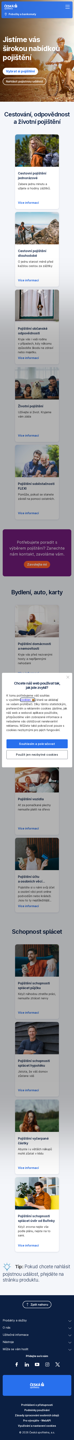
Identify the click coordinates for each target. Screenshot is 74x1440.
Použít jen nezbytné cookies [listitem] (37, 754)
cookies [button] (26, 700)
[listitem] (67, 677)
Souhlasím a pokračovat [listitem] (37, 744)
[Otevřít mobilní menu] (67, 7)
